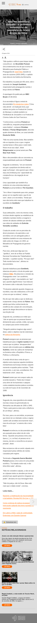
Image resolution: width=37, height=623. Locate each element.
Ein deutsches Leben (21, 104)
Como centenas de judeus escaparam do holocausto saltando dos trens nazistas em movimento (18, 505)
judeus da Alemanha (12, 334)
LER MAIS (7, 545)
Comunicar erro (9, 522)
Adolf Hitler (19, 72)
